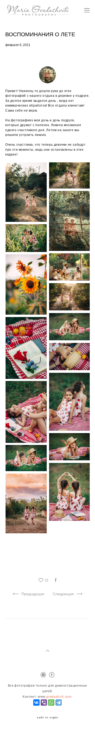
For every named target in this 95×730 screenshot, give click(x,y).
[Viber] (44, 702)
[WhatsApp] (51, 702)
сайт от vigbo (47, 717)
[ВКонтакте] (36, 702)
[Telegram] (58, 702)
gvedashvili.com (59, 697)
